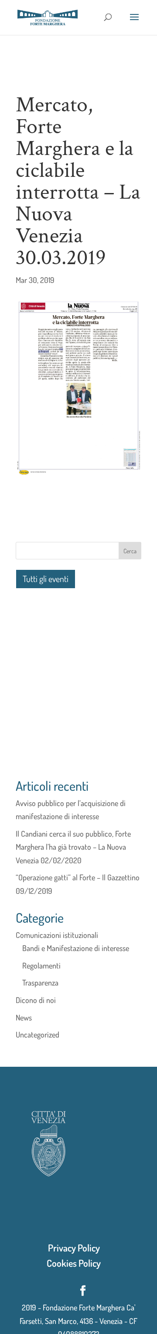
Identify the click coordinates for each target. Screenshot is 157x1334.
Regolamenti (41, 965)
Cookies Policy (74, 1263)
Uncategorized (37, 1034)
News (24, 1017)
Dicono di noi (36, 1000)
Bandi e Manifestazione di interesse (75, 948)
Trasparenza (40, 982)
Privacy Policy (74, 1247)
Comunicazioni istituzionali (57, 935)
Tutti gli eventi (45, 578)
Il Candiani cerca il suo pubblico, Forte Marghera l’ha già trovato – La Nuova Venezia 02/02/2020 (73, 847)
